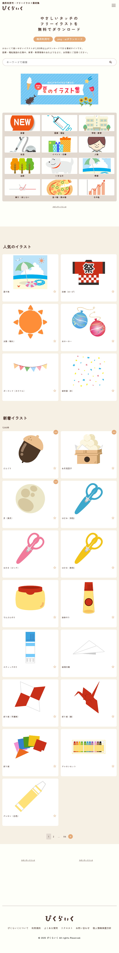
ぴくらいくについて (18, 928)
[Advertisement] (59, 215)
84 (65, 836)
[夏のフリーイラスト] (59, 91)
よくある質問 (51, 928)
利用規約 (36, 928)
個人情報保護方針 (102, 928)
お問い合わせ (83, 928)
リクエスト (67, 928)
